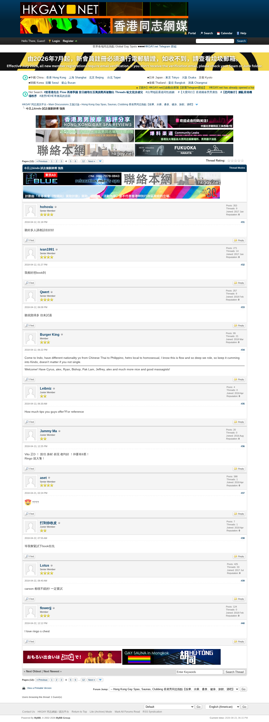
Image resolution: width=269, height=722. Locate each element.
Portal (192, 33)
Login (56, 41)
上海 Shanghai (77, 77)
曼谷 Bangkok (176, 82)
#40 (243, 623)
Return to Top (79, 711)
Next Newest (51, 671)
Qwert (44, 292)
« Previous (42, 161)
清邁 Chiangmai (197, 82)
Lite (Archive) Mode (101, 711)
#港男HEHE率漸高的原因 (55, 96)
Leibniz (45, 388)
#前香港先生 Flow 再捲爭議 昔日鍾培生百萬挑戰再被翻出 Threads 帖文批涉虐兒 (93, 92)
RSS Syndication (152, 711)
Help (243, 33)
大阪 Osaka (189, 77)
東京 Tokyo (172, 77)
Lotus (44, 565)
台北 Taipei (114, 77)
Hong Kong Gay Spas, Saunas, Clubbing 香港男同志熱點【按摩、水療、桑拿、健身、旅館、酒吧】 (138, 104)
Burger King (49, 334)
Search (208, 33)
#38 (243, 538)
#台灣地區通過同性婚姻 (160, 92)
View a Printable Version (39, 688)
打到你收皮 (48, 523)
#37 (243, 493)
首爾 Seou (51, 82)
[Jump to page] (100, 161)
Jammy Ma (48, 431)
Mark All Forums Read (127, 711)
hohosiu (46, 207)
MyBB (37, 718)
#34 (243, 350)
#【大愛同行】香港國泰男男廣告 (198, 92)
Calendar (226, 33)
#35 (243, 403)
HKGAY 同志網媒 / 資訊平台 (53, 711)
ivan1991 (47, 249)
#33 (243, 307)
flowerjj (45, 608)
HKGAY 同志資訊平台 (34, 104)
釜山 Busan (68, 82)
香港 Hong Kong (56, 77)
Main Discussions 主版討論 (64, 104)
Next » (91, 161)
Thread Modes (237, 168)
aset (43, 478)
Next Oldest (33, 671)
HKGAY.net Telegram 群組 (161, 46)
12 (83, 161)
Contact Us (28, 711)
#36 (243, 446)
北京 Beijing (96, 77)
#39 (243, 580)
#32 (243, 264)
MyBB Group (63, 718)
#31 (243, 222)
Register (68, 41)
